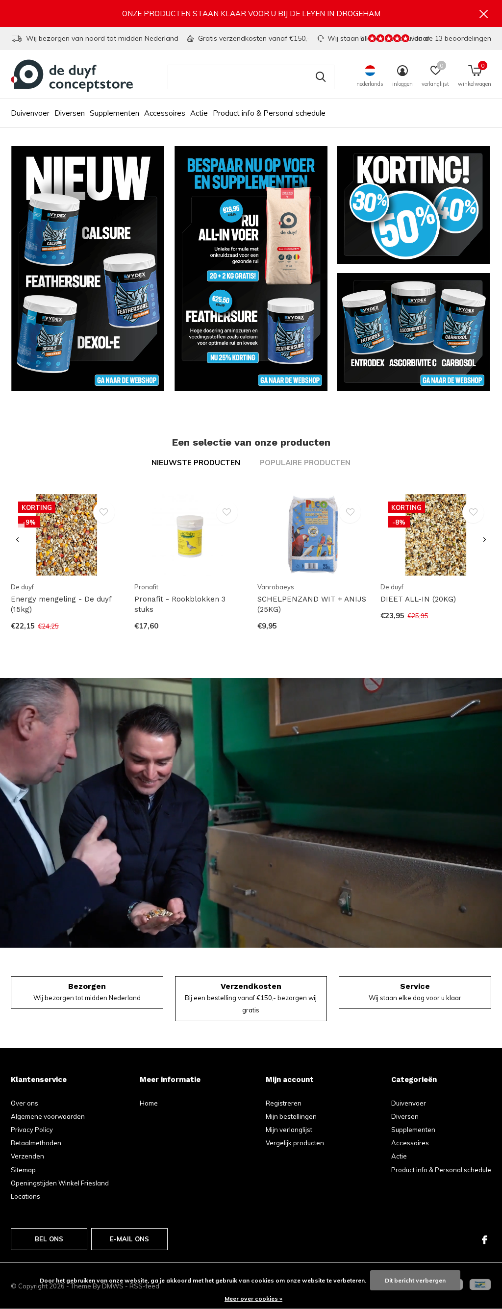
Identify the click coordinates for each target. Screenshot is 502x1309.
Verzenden (27, 1156)
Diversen (69, 113)
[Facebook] (484, 1240)
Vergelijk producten (295, 1143)
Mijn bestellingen (291, 1116)
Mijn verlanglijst (289, 1129)
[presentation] (17, 540)
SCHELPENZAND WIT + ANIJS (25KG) (311, 604)
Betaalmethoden (36, 1143)
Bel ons (49, 1239)
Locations (25, 1196)
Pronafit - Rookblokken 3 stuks (180, 604)
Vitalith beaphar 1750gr (53, 962)
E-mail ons (130, 1239)
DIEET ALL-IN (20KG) (418, 599)
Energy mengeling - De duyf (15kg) (61, 604)
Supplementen (114, 113)
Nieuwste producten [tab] (195, 462)
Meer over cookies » (253, 1298)
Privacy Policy (32, 1129)
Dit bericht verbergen (415, 1280)
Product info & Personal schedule (269, 113)
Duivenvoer (30, 113)
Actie (199, 113)
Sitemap (23, 1170)
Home (149, 1103)
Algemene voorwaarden (48, 1116)
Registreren (283, 1103)
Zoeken (320, 77)
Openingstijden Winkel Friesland (60, 1183)
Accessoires (164, 113)
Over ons (24, 1103)
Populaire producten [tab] (305, 462)
